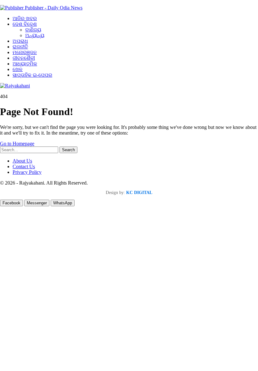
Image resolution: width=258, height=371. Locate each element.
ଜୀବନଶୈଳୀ (24, 58)
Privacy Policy (27, 172)
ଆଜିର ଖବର (25, 18)
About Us (22, 160)
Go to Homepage (17, 143)
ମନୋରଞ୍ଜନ (25, 52)
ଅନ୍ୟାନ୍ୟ (34, 35)
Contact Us (24, 166)
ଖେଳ (18, 69)
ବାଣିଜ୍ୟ (33, 29)
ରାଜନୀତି (20, 46)
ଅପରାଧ (20, 41)
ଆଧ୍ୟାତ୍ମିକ (25, 63)
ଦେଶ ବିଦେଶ (25, 24)
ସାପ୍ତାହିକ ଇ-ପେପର (32, 75)
